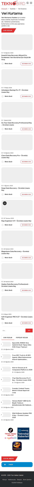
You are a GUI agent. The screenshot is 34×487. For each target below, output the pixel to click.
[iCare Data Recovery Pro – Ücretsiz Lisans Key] (17, 142)
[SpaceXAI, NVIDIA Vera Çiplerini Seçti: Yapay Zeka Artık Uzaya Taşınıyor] (6, 344)
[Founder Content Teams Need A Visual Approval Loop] (6, 389)
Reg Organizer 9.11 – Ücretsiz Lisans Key (16, 221)
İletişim (19, 479)
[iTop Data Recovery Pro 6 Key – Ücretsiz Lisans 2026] (6, 379)
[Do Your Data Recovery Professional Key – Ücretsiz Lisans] (17, 110)
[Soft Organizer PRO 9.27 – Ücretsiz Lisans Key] (17, 303)
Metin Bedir (8, 63)
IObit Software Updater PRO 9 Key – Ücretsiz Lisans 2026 (22, 415)
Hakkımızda (12, 479)
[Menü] (31, 2)
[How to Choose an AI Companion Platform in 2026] (6, 369)
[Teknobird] (13, 3)
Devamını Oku (26, 63)
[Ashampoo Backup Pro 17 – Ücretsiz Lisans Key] (17, 77)
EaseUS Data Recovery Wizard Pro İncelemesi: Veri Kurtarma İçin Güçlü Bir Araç (16, 57)
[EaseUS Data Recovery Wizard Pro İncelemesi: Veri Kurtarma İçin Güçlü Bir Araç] (17, 42)
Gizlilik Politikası (17, 482)
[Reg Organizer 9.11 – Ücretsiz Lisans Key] (17, 208)
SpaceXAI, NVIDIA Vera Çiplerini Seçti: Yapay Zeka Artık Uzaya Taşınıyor (21, 345)
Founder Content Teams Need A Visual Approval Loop (20, 391)
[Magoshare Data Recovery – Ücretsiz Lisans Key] (17, 238)
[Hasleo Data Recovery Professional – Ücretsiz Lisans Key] (17, 271)
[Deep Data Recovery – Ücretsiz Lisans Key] (17, 175)
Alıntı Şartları (27, 479)
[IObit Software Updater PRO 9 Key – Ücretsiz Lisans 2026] (6, 414)
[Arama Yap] (27, 2)
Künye (5, 479)
